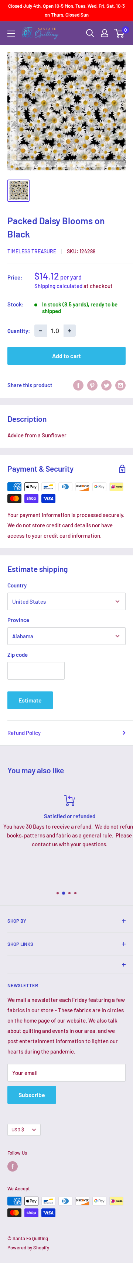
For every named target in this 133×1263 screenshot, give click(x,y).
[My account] (104, 33)
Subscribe (31, 1094)
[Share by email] (120, 385)
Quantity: (18, 330)
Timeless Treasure (31, 251)
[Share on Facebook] (78, 385)
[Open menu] (11, 34)
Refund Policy (24, 732)
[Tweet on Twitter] (106, 385)
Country (17, 585)
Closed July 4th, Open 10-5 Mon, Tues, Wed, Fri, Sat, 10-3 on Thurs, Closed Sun (66, 10)
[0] (119, 33)
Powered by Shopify (28, 1247)
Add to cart (66, 355)
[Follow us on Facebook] (12, 1166)
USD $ (17, 1129)
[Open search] (90, 33)
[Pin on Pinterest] (92, 385)
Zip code (17, 654)
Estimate (30, 700)
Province (18, 620)
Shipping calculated (58, 285)
